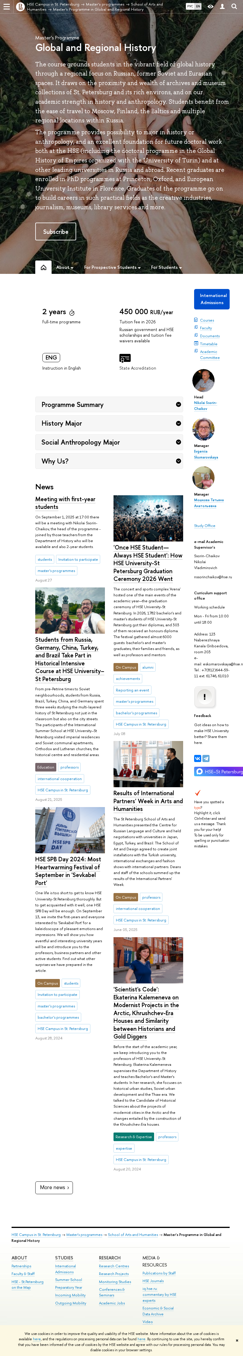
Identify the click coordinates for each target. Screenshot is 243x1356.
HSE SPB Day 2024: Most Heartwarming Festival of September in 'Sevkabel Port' (68, 871)
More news (52, 1187)
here (37, 1339)
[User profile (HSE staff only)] (222, 6)
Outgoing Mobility (70, 1303)
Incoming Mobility (70, 1295)
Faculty (206, 327)
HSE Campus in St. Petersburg (36, 1234)
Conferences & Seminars (112, 1292)
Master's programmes (84, 1234)
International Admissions (213, 299)
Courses (207, 320)
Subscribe (55, 232)
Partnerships (21, 1266)
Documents (210, 335)
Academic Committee (210, 354)
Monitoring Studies (115, 1281)
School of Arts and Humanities (133, 1234)
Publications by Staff (159, 1273)
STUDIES (64, 1258)
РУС (190, 6)
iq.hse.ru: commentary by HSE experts (159, 1294)
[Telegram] (206, 758)
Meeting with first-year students (65, 503)
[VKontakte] (197, 758)
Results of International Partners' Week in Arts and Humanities (148, 801)
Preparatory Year (68, 1287)
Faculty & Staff (23, 1273)
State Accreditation (137, 368)
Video (148, 1321)
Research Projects (114, 1273)
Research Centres (114, 1266)
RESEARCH (110, 1258)
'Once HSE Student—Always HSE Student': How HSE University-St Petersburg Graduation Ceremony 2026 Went (148, 563)
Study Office (204, 525)
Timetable (209, 343)
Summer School (68, 1279)
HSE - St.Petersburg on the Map (28, 1284)
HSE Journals (153, 1280)
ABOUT (19, 1258)
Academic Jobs (112, 1303)
